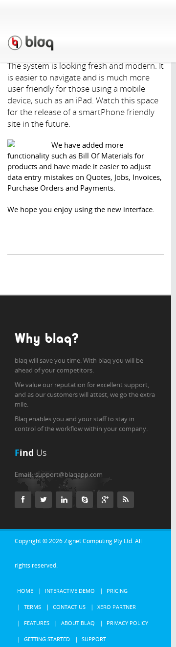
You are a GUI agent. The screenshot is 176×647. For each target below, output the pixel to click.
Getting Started (47, 639)
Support (94, 639)
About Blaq (78, 623)
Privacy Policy (127, 623)
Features (36, 623)
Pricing (117, 590)
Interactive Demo (70, 590)
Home (25, 590)
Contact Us (69, 606)
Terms (32, 606)
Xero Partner (116, 606)
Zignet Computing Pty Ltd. (98, 541)
